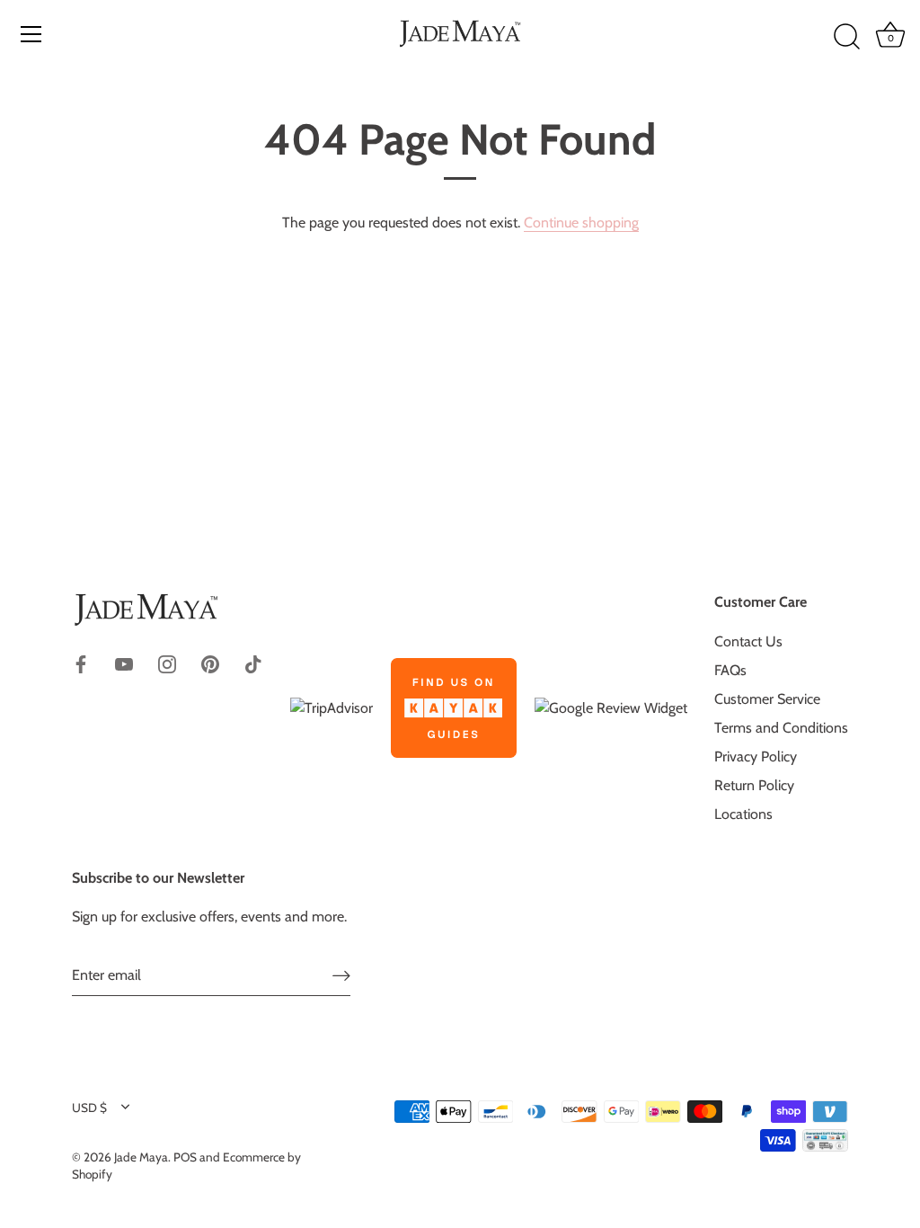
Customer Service (767, 698)
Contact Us (748, 641)
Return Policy (754, 785)
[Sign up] (341, 975)
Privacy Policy (755, 756)
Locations (743, 814)
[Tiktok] (253, 662)
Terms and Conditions (781, 727)
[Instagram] (167, 662)
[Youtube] (124, 662)
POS (185, 1157)
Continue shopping (581, 222)
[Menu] (31, 34)
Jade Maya (141, 1157)
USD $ (89, 1107)
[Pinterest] (210, 662)
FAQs (730, 670)
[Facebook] (81, 662)
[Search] (846, 37)
